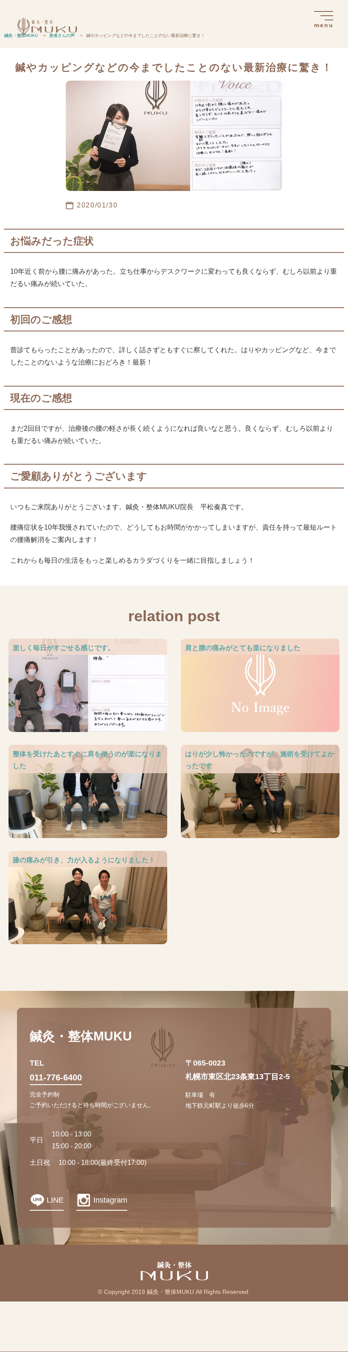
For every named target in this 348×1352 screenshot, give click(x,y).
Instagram (110, 1200)
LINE (55, 1200)
